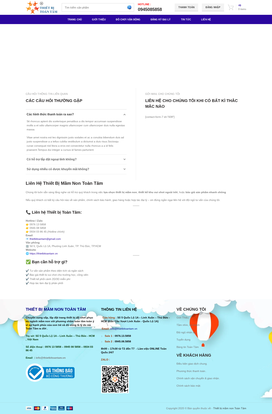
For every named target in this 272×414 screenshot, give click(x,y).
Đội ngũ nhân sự (186, 332)
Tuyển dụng (183, 339)
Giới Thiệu (183, 317)
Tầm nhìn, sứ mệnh (188, 324)
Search (129, 7)
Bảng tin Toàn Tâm (188, 346)
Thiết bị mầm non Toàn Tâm (229, 408)
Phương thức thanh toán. (191, 371)
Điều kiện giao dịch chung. (192, 363)
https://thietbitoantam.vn (44, 253)
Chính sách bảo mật (188, 385)
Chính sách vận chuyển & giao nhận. (198, 378)
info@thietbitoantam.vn (51, 357)
